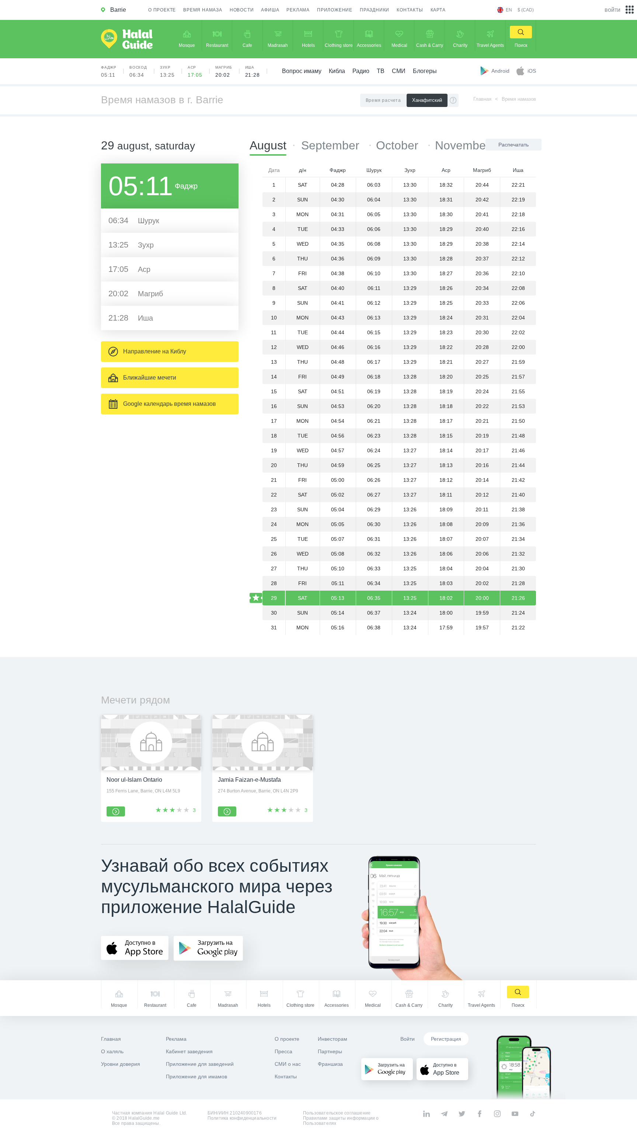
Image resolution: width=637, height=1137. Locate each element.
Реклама (298, 10)
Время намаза (202, 10)
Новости (242, 10)
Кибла (337, 71)
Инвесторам (332, 1039)
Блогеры (425, 71)
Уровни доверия (120, 1064)
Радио (360, 71)
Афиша (270, 10)
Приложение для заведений (200, 1064)
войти (612, 10)
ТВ (380, 71)
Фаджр (108, 71)
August (268, 145)
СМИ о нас (288, 1064)
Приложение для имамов (196, 1076)
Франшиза (330, 1064)
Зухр (167, 71)
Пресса (283, 1051)
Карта (438, 10)
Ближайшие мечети (149, 377)
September (332, 145)
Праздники (374, 10)
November (462, 145)
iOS (532, 71)
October (399, 145)
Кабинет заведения (189, 1051)
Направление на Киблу (154, 351)
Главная (482, 99)
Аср (195, 71)
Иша (252, 71)
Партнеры (330, 1051)
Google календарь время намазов (169, 404)
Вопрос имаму (301, 71)
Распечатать (513, 145)
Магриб (223, 71)
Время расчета (383, 100)
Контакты (410, 10)
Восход (138, 71)
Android (501, 71)
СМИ (398, 71)
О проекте (162, 10)
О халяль (112, 1051)
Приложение (334, 10)
